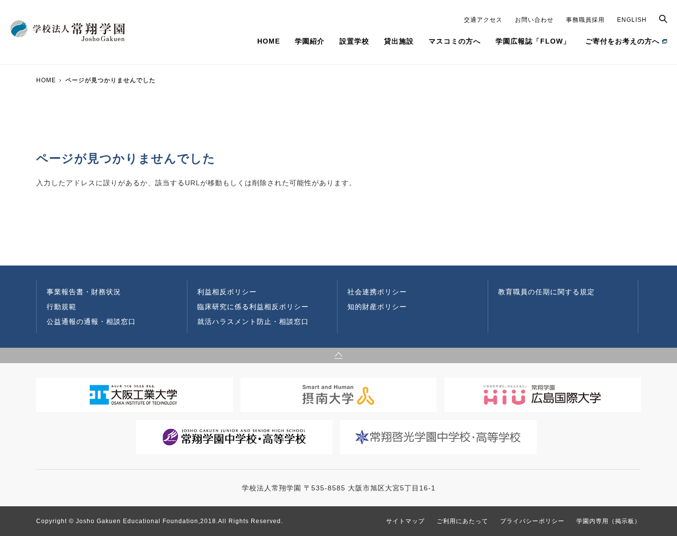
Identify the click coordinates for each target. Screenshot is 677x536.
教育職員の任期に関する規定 (546, 292)
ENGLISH (632, 19)
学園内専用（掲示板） (608, 521)
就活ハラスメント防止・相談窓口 (253, 321)
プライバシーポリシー (532, 521)
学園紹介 (310, 41)
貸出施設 (399, 41)
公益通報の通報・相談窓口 (91, 321)
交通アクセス (483, 19)
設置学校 (354, 41)
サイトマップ (405, 521)
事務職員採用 (585, 19)
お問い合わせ (534, 19)
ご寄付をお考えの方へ (622, 41)
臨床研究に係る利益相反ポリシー (253, 307)
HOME (268, 41)
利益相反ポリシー (227, 292)
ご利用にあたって (462, 521)
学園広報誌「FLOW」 (533, 41)
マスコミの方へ (455, 41)
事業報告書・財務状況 (84, 292)
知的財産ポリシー (377, 307)
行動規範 (61, 307)
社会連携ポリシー (377, 292)
